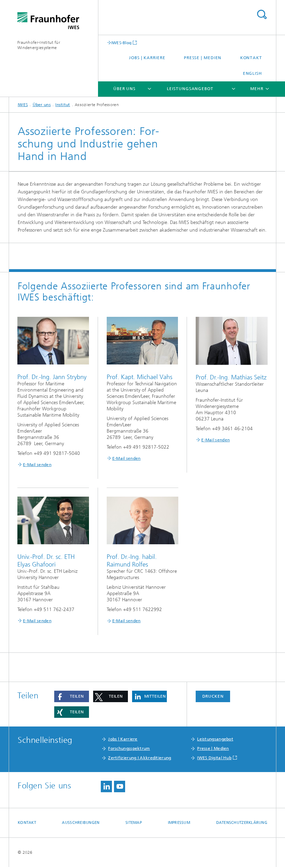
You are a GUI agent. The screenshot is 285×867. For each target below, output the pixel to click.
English (252, 73)
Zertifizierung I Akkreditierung (139, 757)
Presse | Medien (203, 57)
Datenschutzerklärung (242, 822)
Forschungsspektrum (129, 748)
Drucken (213, 696)
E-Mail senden (37, 464)
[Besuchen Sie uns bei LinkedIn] (106, 786)
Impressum (179, 822)
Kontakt (251, 57)
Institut (62, 104)
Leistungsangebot (190, 88)
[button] (71, 696)
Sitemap (133, 822)
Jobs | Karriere (147, 57)
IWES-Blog (121, 42)
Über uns (124, 88)
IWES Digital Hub (214, 757)
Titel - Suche (261, 14)
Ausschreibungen (80, 822)
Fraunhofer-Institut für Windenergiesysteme (38, 45)
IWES (23, 104)
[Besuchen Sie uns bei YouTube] (119, 786)
